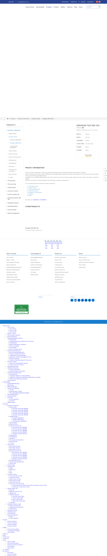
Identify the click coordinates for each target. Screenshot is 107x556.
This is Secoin (10, 257)
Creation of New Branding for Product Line (20, 360)
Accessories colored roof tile (16, 483)
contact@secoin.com (23, 2)
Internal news (82, 267)
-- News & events (10, 541)
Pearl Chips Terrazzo (14, 447)
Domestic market (11, 272)
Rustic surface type (17, 499)
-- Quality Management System (14, 338)
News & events (83, 257)
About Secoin (30, 7)
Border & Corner (13, 154)
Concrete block (12, 209)
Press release (82, 265)
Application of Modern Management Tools (20, 357)
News (80, 7)
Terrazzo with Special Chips (16, 461)
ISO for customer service (15, 349)
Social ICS (12, 400)
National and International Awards (18, 379)
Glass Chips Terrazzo (14, 449)
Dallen (11, 468)
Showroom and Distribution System (18, 363)
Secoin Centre (13, 330)
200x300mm (43, 199)
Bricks (10, 472)
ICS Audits (33, 272)
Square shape (12, 133)
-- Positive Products (11, 396)
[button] (29, 125)
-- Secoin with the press (12, 543)
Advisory (69, 7)
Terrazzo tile (11, 180)
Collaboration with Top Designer (17, 355)
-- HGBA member (10, 402)
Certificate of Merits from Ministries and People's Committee (25, 377)
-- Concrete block (10, 513)
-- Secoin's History (11, 380)
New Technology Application (16, 352)
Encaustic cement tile (23, 118)
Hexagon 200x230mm (15, 140)
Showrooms (65, 2)
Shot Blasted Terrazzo (15, 460)
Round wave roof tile (14, 480)
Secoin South (12, 332)
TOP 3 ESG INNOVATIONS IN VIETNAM (19, 393)
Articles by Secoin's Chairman (86, 262)
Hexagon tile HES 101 (32, 228)
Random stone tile (14, 494)
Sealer (11, 516)
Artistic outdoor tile (13, 194)
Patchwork (11, 166)
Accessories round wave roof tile (21, 487)
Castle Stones (12, 187)
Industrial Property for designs (17, 371)
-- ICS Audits (9, 397)
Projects (56, 7)
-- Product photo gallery (12, 529)
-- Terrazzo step (10, 465)
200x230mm (36, 199)
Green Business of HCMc (15, 391)
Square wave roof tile (15, 479)
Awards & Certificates (36, 265)
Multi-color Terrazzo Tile (15, 491)
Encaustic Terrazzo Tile (15, 157)
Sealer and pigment (13, 213)
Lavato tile (12, 502)
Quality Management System (14, 267)
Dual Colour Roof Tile (14, 482)
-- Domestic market (11, 361)
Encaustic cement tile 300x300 (20, 410)
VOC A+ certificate (14, 346)
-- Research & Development (13, 350)
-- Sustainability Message (12, 383)
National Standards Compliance (17, 344)
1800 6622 (11, 2)
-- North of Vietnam (11, 521)
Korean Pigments (13, 518)
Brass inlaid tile (13, 174)
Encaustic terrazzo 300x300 (20, 429)
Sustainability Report (36, 267)
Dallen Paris (12, 469)
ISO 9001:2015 (13, 343)
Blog (75, 7)
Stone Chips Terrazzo (15, 446)
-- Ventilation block (11, 512)
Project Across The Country (16, 364)
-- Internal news (10, 548)
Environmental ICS (14, 399)
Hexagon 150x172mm (48, 118)
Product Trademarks (14, 369)
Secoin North (12, 328)
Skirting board (12, 160)
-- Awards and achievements (13, 372)
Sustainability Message (36, 257)
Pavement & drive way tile (14, 198)
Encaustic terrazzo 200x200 (20, 427)
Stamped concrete (13, 203)
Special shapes (13, 150)
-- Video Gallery (10, 532)
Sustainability (40, 7)
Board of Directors (11, 265)
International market (12, 274)
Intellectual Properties (12, 277)
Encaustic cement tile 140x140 (20, 411)
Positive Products (35, 269)
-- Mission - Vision (11, 333)
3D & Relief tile (12, 163)
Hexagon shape (35, 118)
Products (49, 7)
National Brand (13, 374)
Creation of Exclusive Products (17, 354)
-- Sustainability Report (12, 394)
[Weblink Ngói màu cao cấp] (46, 248)
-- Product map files (11, 554)
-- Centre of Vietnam (11, 523)
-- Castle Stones (10, 466)
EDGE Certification (35, 262)
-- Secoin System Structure (13, 335)
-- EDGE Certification (11, 386)
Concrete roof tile (13, 191)
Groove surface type (18, 497)
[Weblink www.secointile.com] (49, 243)
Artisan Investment (14, 358)
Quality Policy (12, 339)
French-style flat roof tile (15, 476)
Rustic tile (11, 490)
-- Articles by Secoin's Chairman (14, 544)
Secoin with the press (84, 260)
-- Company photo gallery (13, 530)
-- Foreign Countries (11, 526)
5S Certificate (12, 347)
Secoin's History (11, 282)
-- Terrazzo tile (10, 444)
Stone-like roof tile (14, 477)
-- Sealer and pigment (12, 515)
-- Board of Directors (11, 336)
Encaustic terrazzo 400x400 (20, 430)
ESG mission (34, 260)
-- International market (12, 366)
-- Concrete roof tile (11, 474)
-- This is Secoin (10, 327)
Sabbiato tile (12, 493)
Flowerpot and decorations (13, 170)
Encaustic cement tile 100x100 (20, 415)
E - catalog (82, 2)
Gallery (63, 7)
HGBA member (34, 274)
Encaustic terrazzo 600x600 (20, 432)
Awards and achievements (13, 279)
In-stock (11, 177)
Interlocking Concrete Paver (16, 507)
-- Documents (9, 552)
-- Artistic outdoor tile (11, 488)
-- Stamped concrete (11, 510)
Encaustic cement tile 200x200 (20, 408)
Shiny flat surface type (18, 496)
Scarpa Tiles (12, 463)
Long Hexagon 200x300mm (14, 146)
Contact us (74, 2)
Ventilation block (12, 206)
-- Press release (10, 546)
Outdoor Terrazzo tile (15, 505)
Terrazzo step (12, 184)
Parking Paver (13, 508)
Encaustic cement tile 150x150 (20, 413)
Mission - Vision (10, 260)
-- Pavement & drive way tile (13, 504)
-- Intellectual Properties (12, 368)
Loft (10, 471)
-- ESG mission (10, 385)
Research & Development (13, 269)
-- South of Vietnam (11, 524)
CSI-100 (11, 390)
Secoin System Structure (13, 262)
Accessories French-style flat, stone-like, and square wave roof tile (30, 485)
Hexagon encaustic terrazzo (20, 433)
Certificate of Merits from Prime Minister (19, 375)
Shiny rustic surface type (19, 501)
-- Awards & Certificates (12, 388)
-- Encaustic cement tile (12, 405)
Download (90, 2)
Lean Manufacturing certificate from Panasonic (21, 341)
